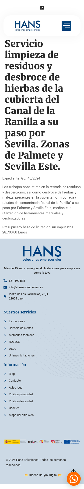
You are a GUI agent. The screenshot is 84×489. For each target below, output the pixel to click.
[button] (74, 479)
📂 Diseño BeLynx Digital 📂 (43, 475)
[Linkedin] (42, 7)
